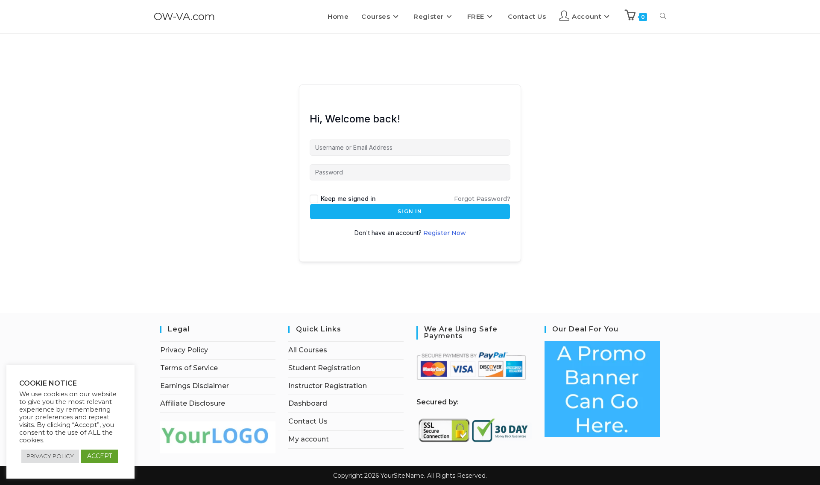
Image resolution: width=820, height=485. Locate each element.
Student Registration (324, 368)
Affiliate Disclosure (192, 403)
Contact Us (308, 421)
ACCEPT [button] (99, 456)
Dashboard (307, 403)
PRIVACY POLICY (50, 456)
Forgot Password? (482, 199)
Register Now (444, 233)
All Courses (307, 350)
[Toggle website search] (663, 16)
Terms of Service (189, 368)
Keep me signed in (348, 198)
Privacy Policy (184, 350)
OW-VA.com (184, 16)
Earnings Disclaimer (194, 386)
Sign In (410, 211)
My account (308, 439)
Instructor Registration (327, 386)
